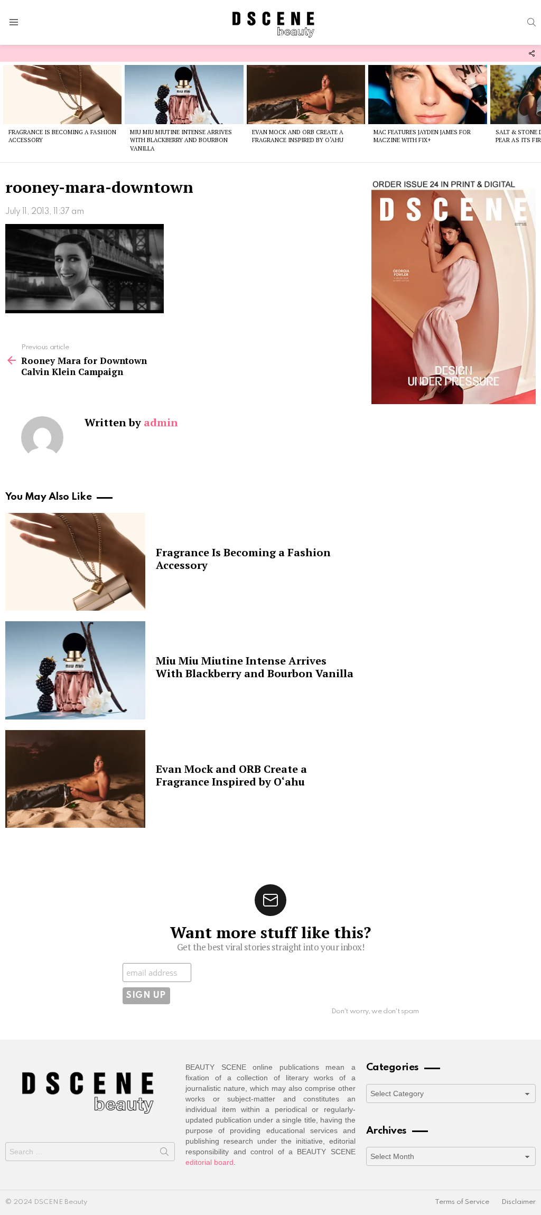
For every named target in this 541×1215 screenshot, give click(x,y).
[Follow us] (531, 53)
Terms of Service (462, 1202)
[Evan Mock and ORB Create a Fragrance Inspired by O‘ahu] (306, 94)
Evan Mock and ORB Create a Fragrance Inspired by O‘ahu (297, 136)
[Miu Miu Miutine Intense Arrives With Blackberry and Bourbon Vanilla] (184, 94)
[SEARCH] (531, 22)
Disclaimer (518, 1202)
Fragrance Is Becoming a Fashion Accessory (243, 558)
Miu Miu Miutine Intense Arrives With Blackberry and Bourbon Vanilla (181, 140)
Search (164, 1153)
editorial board (209, 1162)
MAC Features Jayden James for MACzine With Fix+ (422, 136)
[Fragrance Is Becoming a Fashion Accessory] (62, 94)
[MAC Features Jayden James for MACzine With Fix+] (427, 94)
